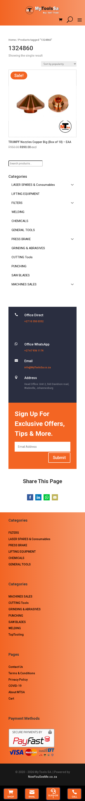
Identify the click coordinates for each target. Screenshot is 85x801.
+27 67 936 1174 (34, 350)
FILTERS (13, 532)
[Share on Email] (55, 497)
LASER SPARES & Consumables (29, 539)
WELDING (14, 628)
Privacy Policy (18, 679)
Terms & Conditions (21, 673)
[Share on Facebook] (30, 497)
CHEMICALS (16, 558)
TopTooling (16, 634)
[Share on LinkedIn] (38, 497)
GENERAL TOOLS (19, 564)
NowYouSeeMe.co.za (42, 776)
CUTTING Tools (18, 603)
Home (12, 39)
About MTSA (16, 692)
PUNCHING (15, 615)
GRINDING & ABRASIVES (24, 609)
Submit (59, 457)
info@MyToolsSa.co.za (37, 367)
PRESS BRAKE (17, 545)
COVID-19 (14, 685)
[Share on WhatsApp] (47, 497)
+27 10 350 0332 (34, 321)
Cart (11, 698)
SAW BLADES (17, 622)
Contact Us (15, 666)
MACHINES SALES (20, 596)
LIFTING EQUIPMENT (22, 551)
